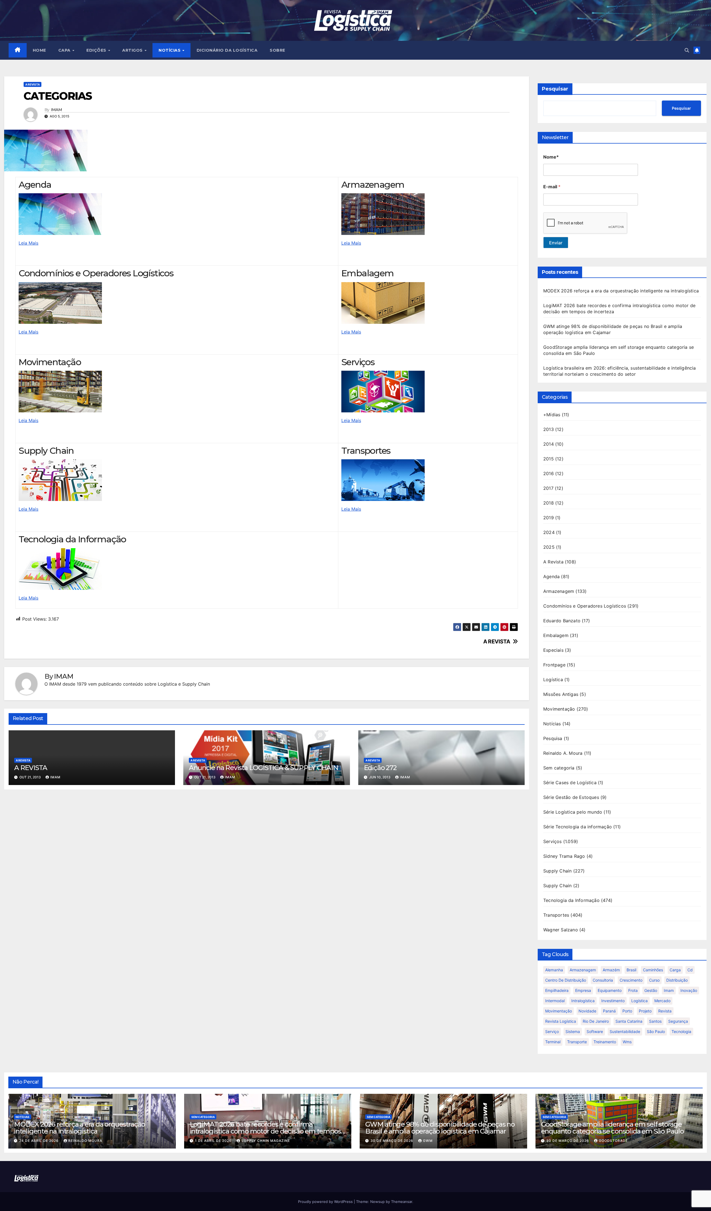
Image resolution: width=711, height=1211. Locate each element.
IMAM (56, 109)
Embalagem (556, 635)
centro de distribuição (565, 980)
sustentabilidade (625, 1031)
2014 (548, 444)
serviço (552, 1031)
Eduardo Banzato (561, 620)
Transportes (556, 915)
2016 (548, 473)
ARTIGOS (133, 50)
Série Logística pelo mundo (572, 812)
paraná (609, 1011)
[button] (687, 50)
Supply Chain (557, 871)
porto (627, 1011)
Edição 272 (380, 768)
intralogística (583, 1000)
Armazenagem (558, 591)
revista (665, 1011)
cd (690, 969)
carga (675, 969)
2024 (549, 532)
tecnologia (681, 1031)
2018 (548, 503)
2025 (549, 547)
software (595, 1031)
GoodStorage (613, 1141)
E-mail (551, 186)
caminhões (653, 969)
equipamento (610, 990)
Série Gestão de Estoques (571, 797)
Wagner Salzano (560, 929)
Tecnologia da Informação (571, 900)
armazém (611, 969)
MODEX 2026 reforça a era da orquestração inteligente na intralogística (621, 291)
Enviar (555, 242)
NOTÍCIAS (170, 50)
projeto (645, 1011)
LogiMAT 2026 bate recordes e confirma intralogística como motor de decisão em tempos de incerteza (265, 1131)
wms (627, 1041)
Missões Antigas (560, 694)
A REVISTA (496, 641)
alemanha (554, 969)
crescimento (631, 980)
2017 (548, 488)
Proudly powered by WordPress (326, 1201)
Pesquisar (555, 89)
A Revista (32, 84)
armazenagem (583, 969)
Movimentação (559, 709)
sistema (572, 1031)
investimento (613, 1000)
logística (639, 1000)
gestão (650, 990)
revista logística (560, 1021)
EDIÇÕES (96, 50)
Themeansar (401, 1201)
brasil (631, 969)
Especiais (553, 650)
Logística (553, 679)
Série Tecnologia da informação (577, 826)
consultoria (603, 980)
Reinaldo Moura (85, 1141)
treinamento (605, 1041)
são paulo (656, 1031)
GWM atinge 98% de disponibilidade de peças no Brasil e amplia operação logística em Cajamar (440, 1127)
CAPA (65, 50)
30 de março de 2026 (392, 1141)
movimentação (558, 1011)
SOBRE (277, 50)
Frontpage (554, 665)
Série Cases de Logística (570, 782)
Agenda (551, 576)
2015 (548, 459)
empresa (583, 990)
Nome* (551, 157)
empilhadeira (557, 990)
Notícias (552, 723)
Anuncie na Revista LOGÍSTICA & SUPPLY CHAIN (263, 768)
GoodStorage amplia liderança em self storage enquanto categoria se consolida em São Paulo (612, 1127)
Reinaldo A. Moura (562, 753)
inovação (688, 990)
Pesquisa (552, 738)
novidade (587, 1011)
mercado (662, 1000)
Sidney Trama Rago (564, 856)
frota (633, 990)
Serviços (552, 841)
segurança (678, 1021)
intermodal (555, 1000)
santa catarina (628, 1021)
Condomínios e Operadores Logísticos (584, 606)
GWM (428, 1141)
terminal (552, 1041)
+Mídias (551, 414)
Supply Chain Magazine (265, 1141)
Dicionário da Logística (227, 50)
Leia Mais (28, 243)
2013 (548, 429)
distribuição (677, 980)
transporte (577, 1041)
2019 (548, 517)
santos (655, 1021)
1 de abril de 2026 (214, 1141)
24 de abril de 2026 (39, 1141)
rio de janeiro (596, 1021)
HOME (39, 50)
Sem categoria (559, 768)
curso (654, 980)
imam (669, 990)
